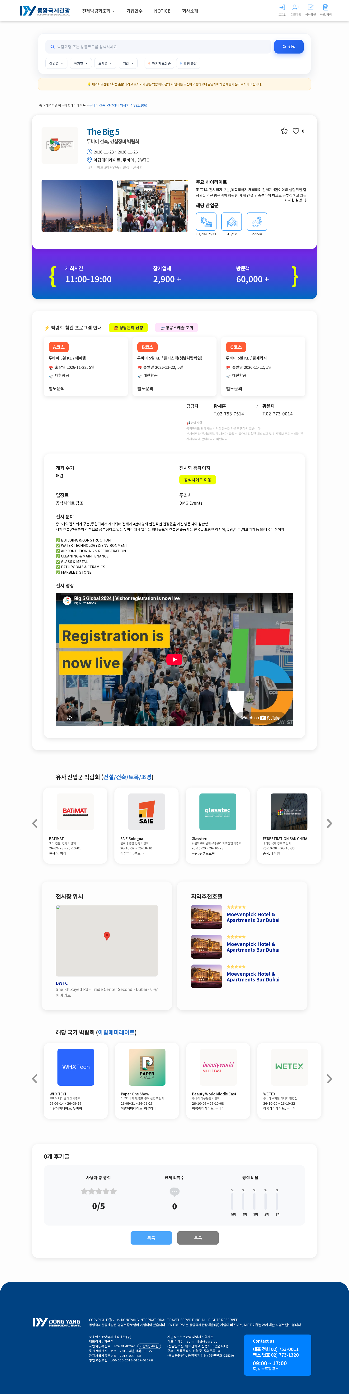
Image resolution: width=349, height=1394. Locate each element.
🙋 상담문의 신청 (128, 327)
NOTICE (162, 10)
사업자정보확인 (149, 1346)
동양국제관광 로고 (45, 10)
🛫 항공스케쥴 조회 (176, 327)
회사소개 (190, 10)
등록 (151, 1238)
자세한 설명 (293, 199)
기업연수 (134, 10)
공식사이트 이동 (198, 480)
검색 (292, 46)
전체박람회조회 (96, 10)
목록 (198, 1238)
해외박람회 (54, 105)
